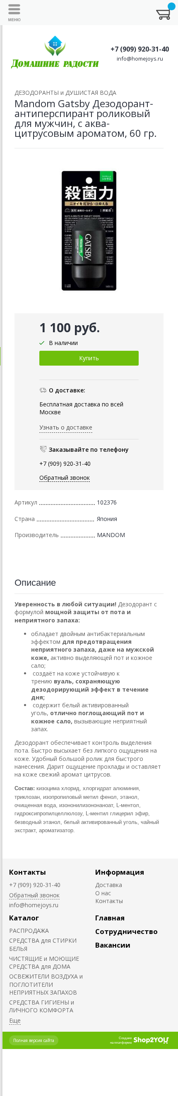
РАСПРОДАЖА (29, 930)
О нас (103, 893)
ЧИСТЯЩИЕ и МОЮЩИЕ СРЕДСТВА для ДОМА (44, 962)
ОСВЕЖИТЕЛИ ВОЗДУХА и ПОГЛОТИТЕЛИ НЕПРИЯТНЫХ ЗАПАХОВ (46, 984)
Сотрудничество (126, 931)
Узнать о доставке (65, 427)
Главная (110, 917)
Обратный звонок (64, 477)
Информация (119, 872)
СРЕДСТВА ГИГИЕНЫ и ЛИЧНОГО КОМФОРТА (41, 1006)
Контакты (27, 872)
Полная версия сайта (33, 1040)
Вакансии (112, 945)
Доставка (108, 885)
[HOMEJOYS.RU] (55, 52)
